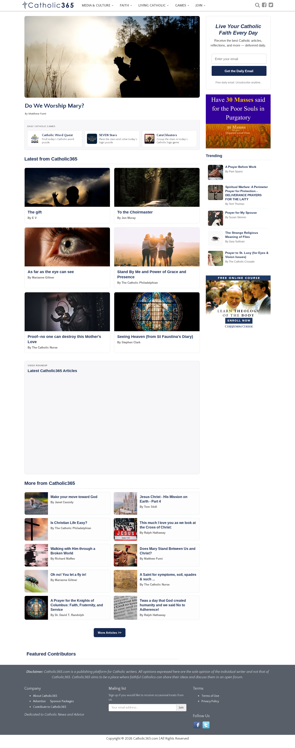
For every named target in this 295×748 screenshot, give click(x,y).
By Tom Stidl (148, 506)
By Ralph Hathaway (152, 532)
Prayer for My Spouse (241, 212)
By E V (32, 218)
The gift (35, 212)
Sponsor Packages (62, 701)
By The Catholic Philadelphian (137, 282)
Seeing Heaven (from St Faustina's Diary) (155, 336)
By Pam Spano (234, 171)
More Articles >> (109, 632)
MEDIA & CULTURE (96, 5)
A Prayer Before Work (240, 167)
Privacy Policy (210, 701)
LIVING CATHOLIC (152, 5)
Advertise (39, 701)
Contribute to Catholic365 (49, 707)
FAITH (125, 5)
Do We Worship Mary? (54, 105)
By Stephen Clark (128, 342)
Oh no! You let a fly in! (68, 574)
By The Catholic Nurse (42, 347)
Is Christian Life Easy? (69, 523)
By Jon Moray (126, 218)
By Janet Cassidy (62, 502)
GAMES (181, 5)
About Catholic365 (45, 696)
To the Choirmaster (135, 212)
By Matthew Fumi (35, 113)
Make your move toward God (74, 497)
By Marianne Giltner (41, 277)
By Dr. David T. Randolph (67, 615)
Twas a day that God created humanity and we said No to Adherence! (163, 605)
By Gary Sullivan (235, 241)
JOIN (199, 5)
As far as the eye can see (51, 272)
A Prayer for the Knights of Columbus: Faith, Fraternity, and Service (77, 605)
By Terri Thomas (234, 203)
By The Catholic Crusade (240, 261)
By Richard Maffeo (63, 558)
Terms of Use (210, 696)
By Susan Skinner (235, 217)
